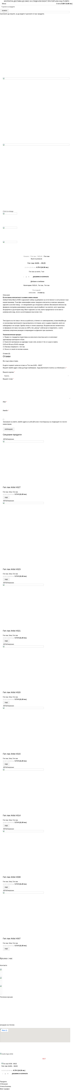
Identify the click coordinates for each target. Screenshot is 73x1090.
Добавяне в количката (41, 276)
